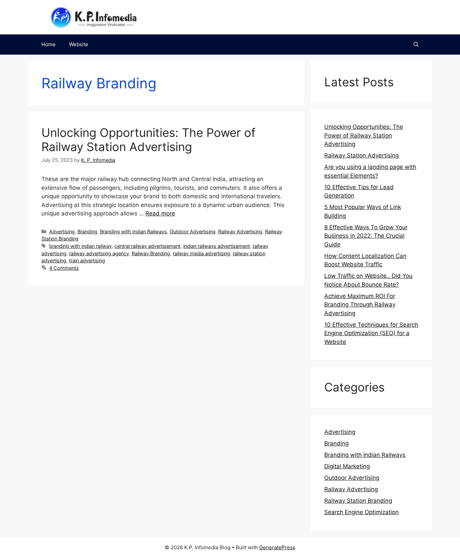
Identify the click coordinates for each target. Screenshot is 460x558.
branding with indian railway (80, 246)
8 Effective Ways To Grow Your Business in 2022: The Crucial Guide (365, 236)
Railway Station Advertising (361, 155)
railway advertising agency (99, 253)
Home (48, 44)
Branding (87, 231)
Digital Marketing (347, 466)
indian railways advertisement (216, 246)
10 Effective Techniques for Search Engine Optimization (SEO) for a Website (371, 333)
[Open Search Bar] (416, 44)
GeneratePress (277, 547)
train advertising (87, 260)
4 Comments (64, 268)
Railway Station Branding (358, 500)
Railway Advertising (240, 231)
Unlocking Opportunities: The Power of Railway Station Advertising (148, 139)
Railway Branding (151, 253)
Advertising (62, 231)
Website (78, 44)
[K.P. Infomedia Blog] (93, 16)
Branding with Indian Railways (133, 231)
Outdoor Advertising (193, 231)
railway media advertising (201, 253)
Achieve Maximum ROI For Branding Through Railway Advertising (359, 305)
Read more (160, 213)
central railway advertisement (147, 246)
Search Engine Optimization (361, 512)
